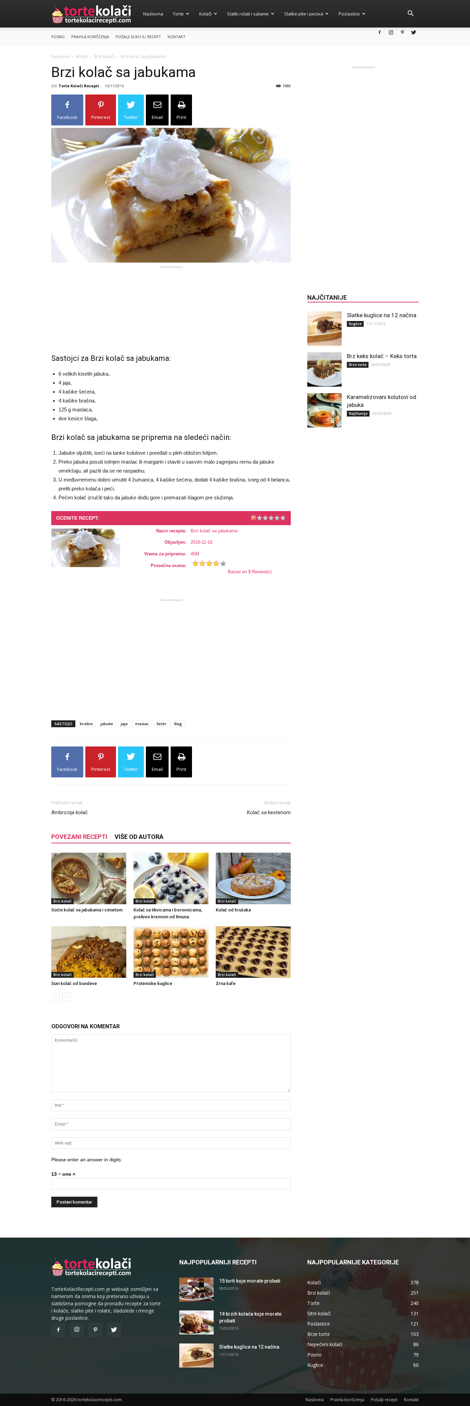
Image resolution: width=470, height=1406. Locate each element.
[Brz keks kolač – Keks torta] (324, 369)
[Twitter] (413, 32)
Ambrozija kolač (69, 812)
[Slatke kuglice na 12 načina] (324, 328)
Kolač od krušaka (233, 909)
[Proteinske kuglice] (171, 952)
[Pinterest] (402, 32)
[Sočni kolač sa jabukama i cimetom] (88, 878)
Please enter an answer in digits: (86, 1159)
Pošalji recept (384, 1400)
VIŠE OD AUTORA (139, 836)
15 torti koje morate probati (249, 1281)
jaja (124, 723)
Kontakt (176, 36)
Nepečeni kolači (324, 1344)
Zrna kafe (226, 983)
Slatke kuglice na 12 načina (381, 315)
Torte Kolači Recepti (78, 85)
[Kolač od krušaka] (253, 878)
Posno (58, 36)
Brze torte (357, 364)
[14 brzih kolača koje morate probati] (196, 1322)
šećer (162, 723)
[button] (410, 14)
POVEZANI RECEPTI (79, 836)
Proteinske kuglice (152, 983)
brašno (86, 723)
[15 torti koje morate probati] (196, 1289)
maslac (142, 723)
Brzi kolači (104, 56)
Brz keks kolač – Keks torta (382, 356)
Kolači (205, 14)
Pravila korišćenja (90, 36)
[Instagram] (391, 32)
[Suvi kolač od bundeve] (88, 952)
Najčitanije (358, 413)
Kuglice (355, 323)
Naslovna (153, 14)
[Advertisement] (171, 304)
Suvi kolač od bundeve (74, 983)
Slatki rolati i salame (248, 14)
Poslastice (349, 14)
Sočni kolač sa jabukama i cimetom (86, 909)
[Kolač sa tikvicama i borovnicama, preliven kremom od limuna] (171, 878)
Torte (178, 14)
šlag (178, 723)
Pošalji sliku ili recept (138, 36)
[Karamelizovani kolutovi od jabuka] (324, 410)
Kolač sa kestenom (269, 812)
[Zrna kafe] (253, 952)
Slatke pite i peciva (303, 14)
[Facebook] (379, 32)
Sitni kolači (319, 1313)
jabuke (106, 723)
